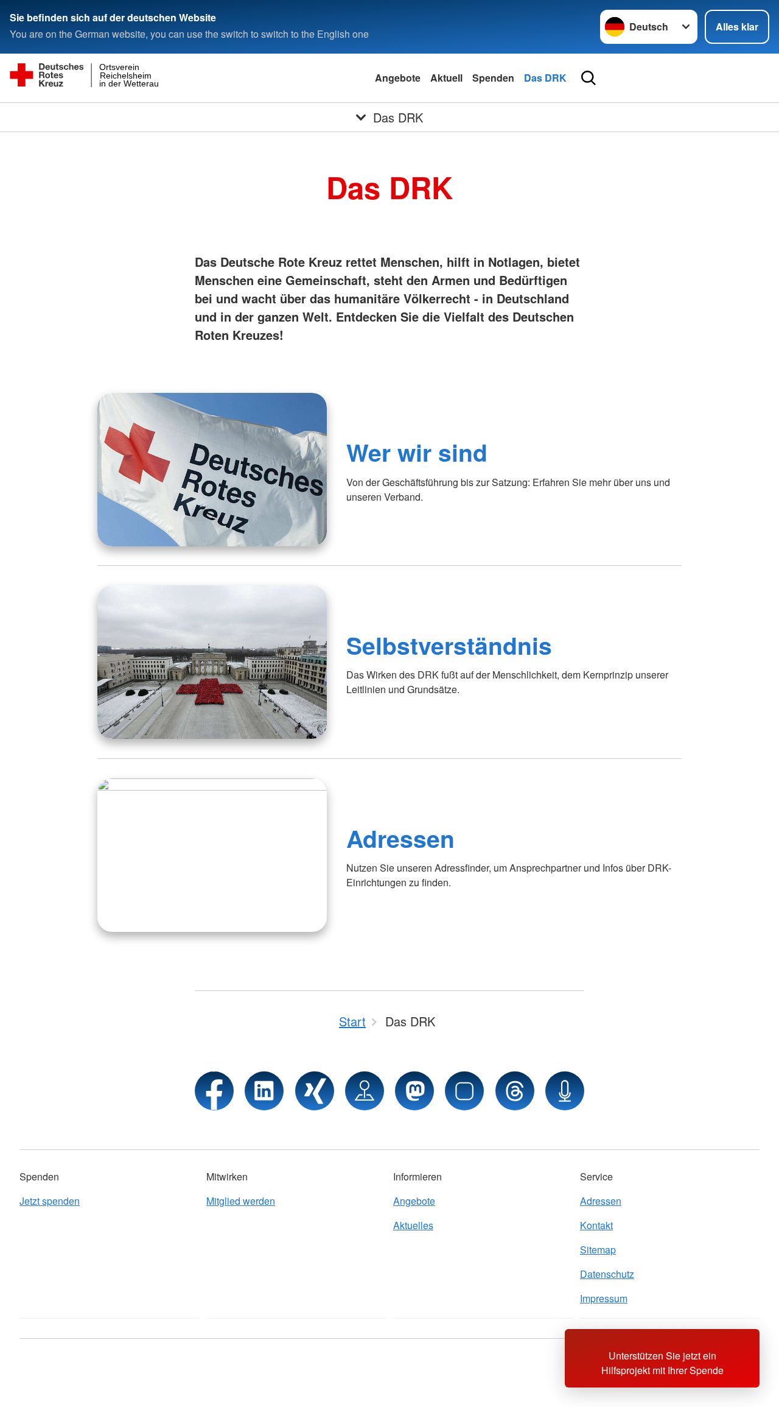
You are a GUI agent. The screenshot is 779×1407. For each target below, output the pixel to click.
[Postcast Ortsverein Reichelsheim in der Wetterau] (564, 1090)
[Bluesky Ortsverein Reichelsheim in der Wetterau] (464, 1090)
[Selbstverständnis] (212, 662)
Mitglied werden (240, 1201)
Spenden (493, 78)
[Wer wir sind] (212, 469)
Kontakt (596, 1225)
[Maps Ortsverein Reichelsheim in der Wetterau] (364, 1090)
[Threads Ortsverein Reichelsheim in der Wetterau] (514, 1090)
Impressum (603, 1298)
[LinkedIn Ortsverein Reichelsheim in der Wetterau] (264, 1090)
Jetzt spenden (49, 1201)
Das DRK (545, 78)
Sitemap (598, 1250)
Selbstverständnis (449, 645)
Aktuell (446, 78)
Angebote (398, 78)
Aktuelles (413, 1225)
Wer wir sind (416, 452)
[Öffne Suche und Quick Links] (588, 78)
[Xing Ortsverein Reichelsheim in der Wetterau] (314, 1090)
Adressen (400, 838)
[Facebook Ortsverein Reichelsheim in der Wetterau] (214, 1090)
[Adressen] (212, 855)
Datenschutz (607, 1274)
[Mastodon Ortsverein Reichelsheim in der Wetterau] (414, 1090)
